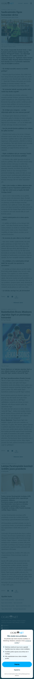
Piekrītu (17, 664)
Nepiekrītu (17, 670)
